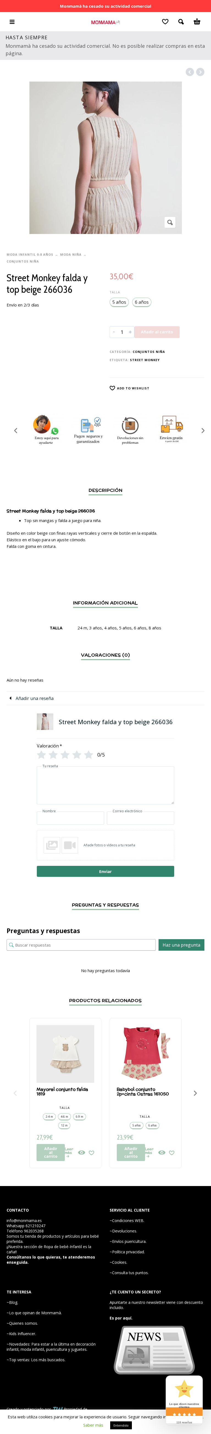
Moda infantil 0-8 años (30, 254)
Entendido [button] (121, 1425)
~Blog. (12, 1302)
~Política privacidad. (127, 1251)
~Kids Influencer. (21, 1333)
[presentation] (16, 430)
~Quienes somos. (22, 1323)
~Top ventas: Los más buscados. (36, 1359)
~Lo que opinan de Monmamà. (34, 1312)
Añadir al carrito (157, 331)
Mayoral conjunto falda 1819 (62, 1091)
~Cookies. (118, 1262)
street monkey (145, 360)
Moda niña (71, 254)
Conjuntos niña (23, 261)
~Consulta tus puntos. (129, 1272)
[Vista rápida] (81, 1152)
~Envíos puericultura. (128, 1241)
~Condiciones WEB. (127, 1220)
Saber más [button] (93, 1425)
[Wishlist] (165, 21)
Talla (115, 292)
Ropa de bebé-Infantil (63, 1246)
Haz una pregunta (181, 945)
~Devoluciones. (123, 1231)
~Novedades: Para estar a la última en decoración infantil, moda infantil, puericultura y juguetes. (51, 1346)
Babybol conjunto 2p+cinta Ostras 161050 (143, 1091)
